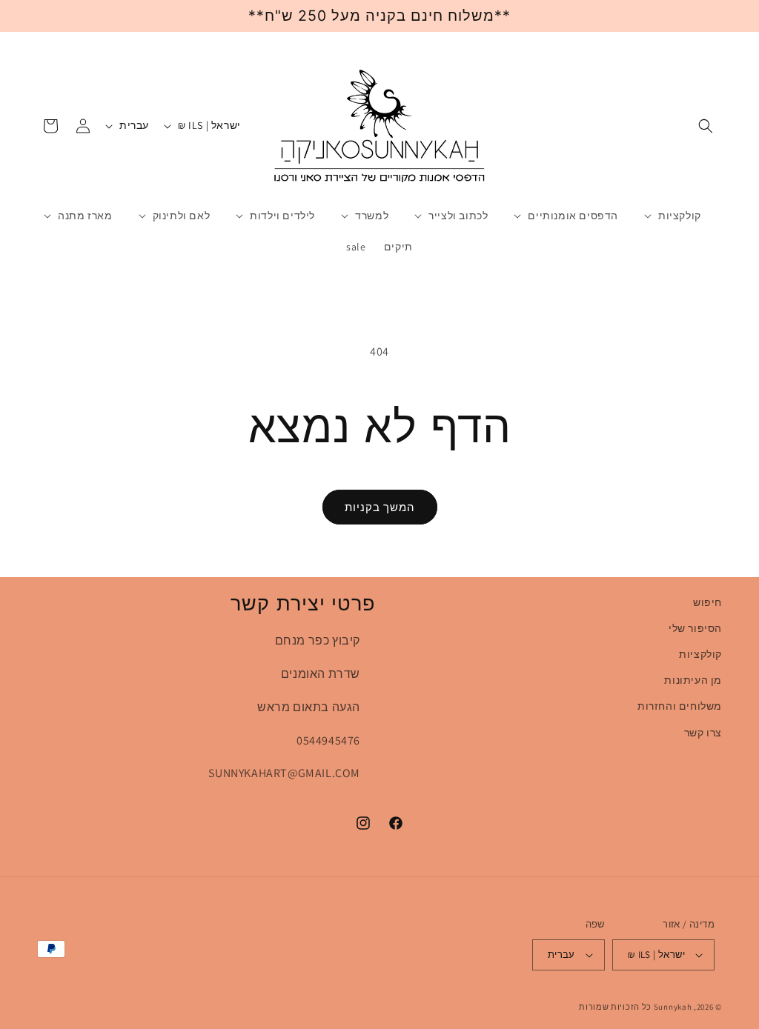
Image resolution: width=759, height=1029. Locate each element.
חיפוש (707, 602)
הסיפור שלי (695, 628)
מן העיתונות (693, 680)
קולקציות (700, 654)
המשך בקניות (380, 507)
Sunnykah (673, 1007)
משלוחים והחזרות (679, 706)
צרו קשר (703, 732)
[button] (705, 126)
